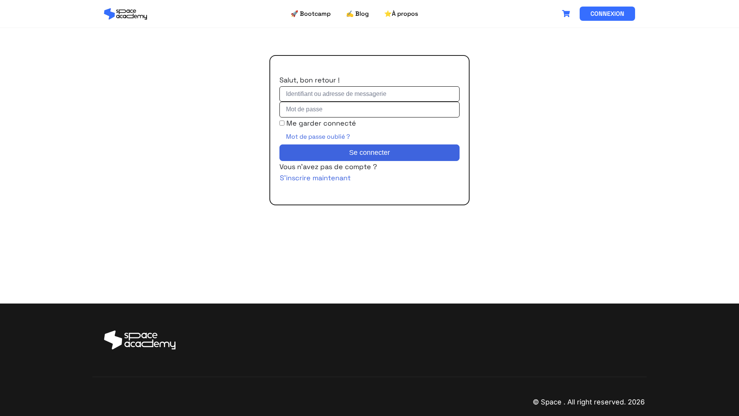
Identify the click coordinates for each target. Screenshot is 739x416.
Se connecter (369, 152)
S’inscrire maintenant (315, 177)
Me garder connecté (321, 123)
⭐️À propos (401, 14)
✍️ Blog (357, 14)
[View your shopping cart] (567, 13)
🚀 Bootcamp (311, 14)
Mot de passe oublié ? (318, 137)
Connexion (607, 14)
